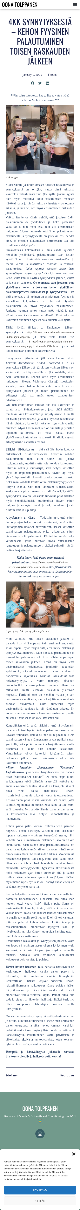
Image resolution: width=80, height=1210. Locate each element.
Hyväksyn (40, 1190)
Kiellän (40, 1200)
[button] (74, 1154)
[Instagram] (40, 1133)
